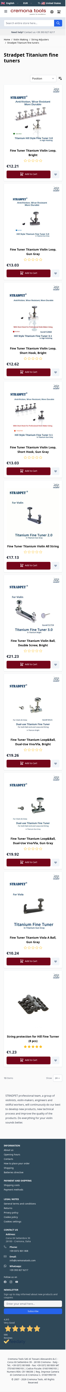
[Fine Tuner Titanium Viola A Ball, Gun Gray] (33, 905)
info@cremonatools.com (23, 1260)
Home (7, 39)
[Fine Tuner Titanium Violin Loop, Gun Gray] (33, 217)
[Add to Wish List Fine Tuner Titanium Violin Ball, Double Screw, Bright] (55, 664)
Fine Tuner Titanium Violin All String (33, 546)
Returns (8, 1208)
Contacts (8, 1158)
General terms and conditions (20, 1203)
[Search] (58, 23)
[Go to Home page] (28, 12)
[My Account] (52, 11)
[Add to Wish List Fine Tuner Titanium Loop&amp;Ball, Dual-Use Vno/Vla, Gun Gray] (55, 862)
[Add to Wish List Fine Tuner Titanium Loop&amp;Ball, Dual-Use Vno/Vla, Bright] (55, 763)
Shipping (9, 1167)
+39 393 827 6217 (19, 1270)
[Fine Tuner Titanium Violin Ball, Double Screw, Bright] (33, 609)
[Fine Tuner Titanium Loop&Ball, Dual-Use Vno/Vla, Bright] (33, 708)
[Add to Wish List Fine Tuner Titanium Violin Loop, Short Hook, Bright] (55, 372)
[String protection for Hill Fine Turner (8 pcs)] (33, 1004)
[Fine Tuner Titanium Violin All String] (33, 514)
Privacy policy (11, 1212)
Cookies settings (12, 1221)
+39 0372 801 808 (19, 1250)
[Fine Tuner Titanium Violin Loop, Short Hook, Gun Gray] (33, 415)
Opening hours (12, 1154)
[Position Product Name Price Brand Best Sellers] (43, 78)
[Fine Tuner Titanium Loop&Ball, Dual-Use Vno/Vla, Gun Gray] (33, 806)
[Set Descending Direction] (60, 78)
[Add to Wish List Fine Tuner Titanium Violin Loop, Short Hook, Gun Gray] (55, 471)
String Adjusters (40, 39)
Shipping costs (12, 1185)
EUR (25, 3)
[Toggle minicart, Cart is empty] (59, 11)
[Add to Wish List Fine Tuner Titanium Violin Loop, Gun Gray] (55, 273)
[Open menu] (6, 11)
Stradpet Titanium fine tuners (23, 42)
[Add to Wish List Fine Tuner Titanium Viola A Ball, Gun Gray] (55, 961)
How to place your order (17, 1163)
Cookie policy (11, 1217)
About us (8, 1150)
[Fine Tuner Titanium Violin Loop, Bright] (33, 118)
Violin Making (20, 39)
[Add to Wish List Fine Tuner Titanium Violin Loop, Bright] (55, 174)
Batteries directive (13, 1172)
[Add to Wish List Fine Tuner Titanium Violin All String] (55, 566)
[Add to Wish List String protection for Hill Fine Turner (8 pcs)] (55, 1060)
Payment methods (13, 1189)
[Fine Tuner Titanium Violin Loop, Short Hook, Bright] (33, 316)
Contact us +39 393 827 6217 (39, 32)
